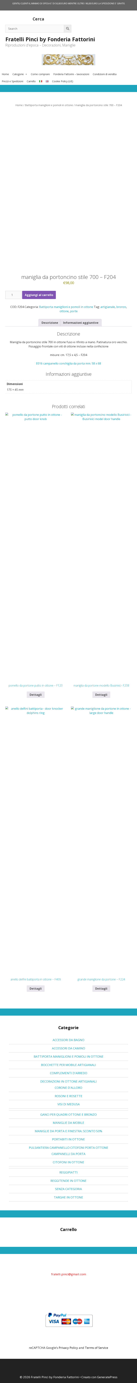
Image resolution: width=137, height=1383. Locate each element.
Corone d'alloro (68, 1088)
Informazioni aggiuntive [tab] (80, 323)
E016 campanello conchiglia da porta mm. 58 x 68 (68, 363)
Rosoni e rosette (68, 1096)
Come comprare (40, 74)
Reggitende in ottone (68, 1181)
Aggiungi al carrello (39, 295)
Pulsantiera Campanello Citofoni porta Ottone (68, 1148)
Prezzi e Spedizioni (12, 81)
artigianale (107, 307)
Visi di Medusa (68, 1104)
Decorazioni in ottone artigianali (68, 1081)
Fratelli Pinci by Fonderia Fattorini (50, 39)
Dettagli (36, 695)
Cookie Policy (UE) (62, 81)
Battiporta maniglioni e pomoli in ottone (49, 105)
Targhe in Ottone (68, 1197)
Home (5, 74)
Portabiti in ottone (68, 1139)
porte (74, 311)
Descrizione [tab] (50, 323)
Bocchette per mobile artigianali (68, 1065)
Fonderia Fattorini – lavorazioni (71, 74)
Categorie (18, 74)
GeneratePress (107, 1377)
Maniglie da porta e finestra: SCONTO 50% (68, 1131)
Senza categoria (68, 1189)
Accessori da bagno (68, 1040)
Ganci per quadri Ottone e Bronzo (68, 1114)
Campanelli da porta (68, 1154)
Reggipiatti (68, 1172)
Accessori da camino (68, 1048)
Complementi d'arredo (68, 1073)
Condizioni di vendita (104, 74)
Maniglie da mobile (68, 1123)
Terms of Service (96, 1348)
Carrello (31, 81)
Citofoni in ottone (68, 1162)
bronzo (121, 307)
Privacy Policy (68, 1348)
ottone (64, 311)
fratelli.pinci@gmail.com (68, 1274)
